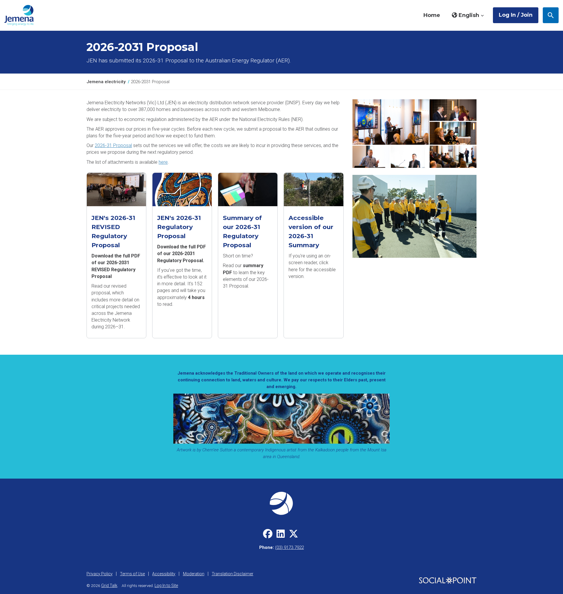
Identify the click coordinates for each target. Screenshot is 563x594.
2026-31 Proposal (113, 145)
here (163, 162)
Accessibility (163, 573)
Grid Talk (109, 585)
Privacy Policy (100, 573)
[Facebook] (268, 535)
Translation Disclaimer (232, 573)
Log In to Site (166, 585)
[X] (293, 535)
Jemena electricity (106, 81)
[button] (468, 15)
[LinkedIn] (280, 535)
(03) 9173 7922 (289, 547)
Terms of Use (132, 573)
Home (431, 15)
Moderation (193, 573)
